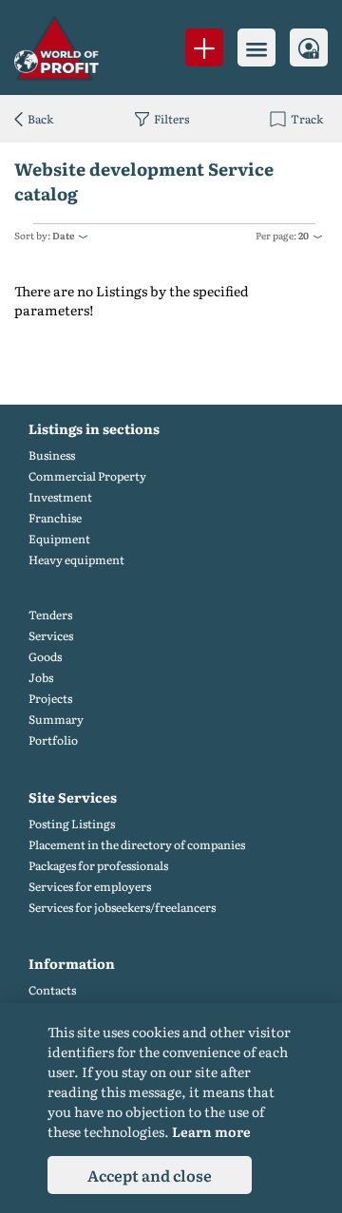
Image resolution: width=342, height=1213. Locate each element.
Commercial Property (87, 476)
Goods (45, 657)
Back (40, 118)
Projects (50, 699)
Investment (60, 497)
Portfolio (53, 740)
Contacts (52, 990)
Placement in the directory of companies (136, 845)
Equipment (59, 539)
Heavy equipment (76, 560)
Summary (56, 719)
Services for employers (89, 887)
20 (303, 235)
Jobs (40, 678)
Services (50, 636)
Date (63, 235)
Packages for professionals (98, 866)
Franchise (55, 518)
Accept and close (149, 1175)
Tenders (50, 615)
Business (51, 455)
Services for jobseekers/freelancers (122, 908)
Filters (171, 118)
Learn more (211, 1131)
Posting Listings (71, 824)
